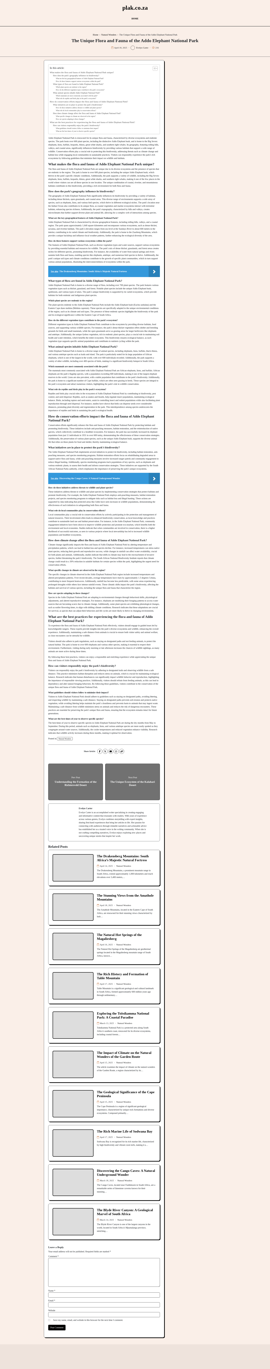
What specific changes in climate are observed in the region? (76, 116)
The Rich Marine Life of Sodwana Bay (124, 1131)
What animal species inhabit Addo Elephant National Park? (76, 93)
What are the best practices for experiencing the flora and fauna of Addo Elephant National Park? (92, 122)
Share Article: (90, 751)
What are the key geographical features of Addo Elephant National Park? (80, 78)
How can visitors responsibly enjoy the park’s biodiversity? (76, 125)
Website (51, 1310)
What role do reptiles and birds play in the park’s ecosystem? (76, 98)
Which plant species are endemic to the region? (71, 87)
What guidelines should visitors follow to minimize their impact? (77, 128)
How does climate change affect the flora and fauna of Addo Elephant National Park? (87, 113)
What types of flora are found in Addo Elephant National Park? (78, 84)
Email (51, 1300)
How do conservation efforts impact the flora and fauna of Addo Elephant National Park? (89, 101)
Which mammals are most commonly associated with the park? (76, 96)
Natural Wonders (64, 739)
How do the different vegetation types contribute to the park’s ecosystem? (80, 90)
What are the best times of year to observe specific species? (75, 131)
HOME (135, 18)
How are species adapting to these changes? (70, 119)
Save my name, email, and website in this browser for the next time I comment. (88, 1320)
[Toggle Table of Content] (154, 68)
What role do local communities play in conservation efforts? (76, 110)
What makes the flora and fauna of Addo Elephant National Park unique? (82, 72)
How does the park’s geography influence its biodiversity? (76, 76)
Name (51, 1291)
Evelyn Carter (142, 48)
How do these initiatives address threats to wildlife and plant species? (79, 108)
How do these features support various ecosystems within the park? (78, 81)
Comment (53, 1256)
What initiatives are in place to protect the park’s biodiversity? (78, 105)
